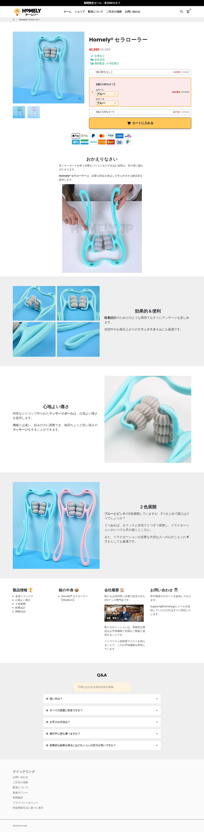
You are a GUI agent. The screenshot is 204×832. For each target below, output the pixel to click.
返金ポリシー (20, 792)
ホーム (67, 11)
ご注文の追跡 (114, 11)
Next (80, 67)
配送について (95, 11)
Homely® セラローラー (29, 19)
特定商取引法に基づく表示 (28, 808)
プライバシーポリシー (25, 803)
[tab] (102, 698)
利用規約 (18, 797)
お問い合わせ (132, 11)
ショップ (80, 11)
